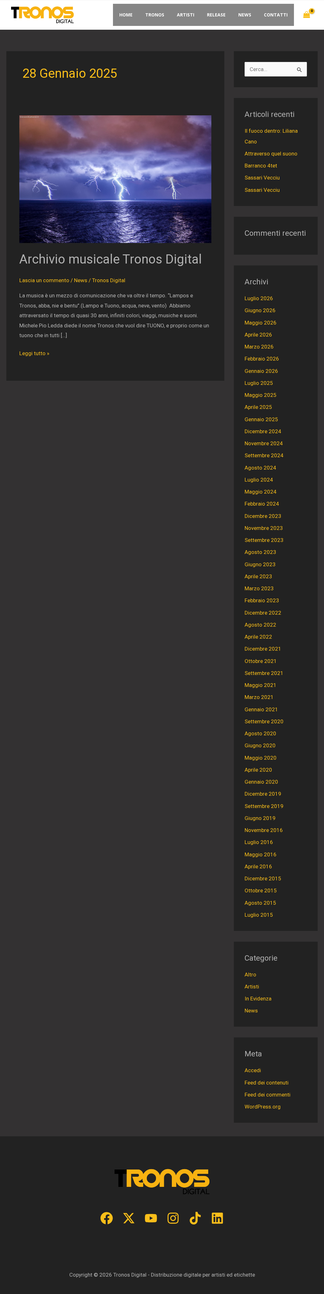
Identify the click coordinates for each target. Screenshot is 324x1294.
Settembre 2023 (264, 540)
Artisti (185, 15)
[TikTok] (195, 1218)
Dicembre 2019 (263, 794)
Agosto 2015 (260, 903)
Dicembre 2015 (263, 878)
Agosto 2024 (260, 468)
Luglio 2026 (259, 298)
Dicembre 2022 (263, 613)
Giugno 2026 (260, 310)
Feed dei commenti (267, 1094)
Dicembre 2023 (263, 516)
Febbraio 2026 (262, 358)
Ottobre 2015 (261, 890)
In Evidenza (258, 998)
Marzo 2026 (259, 346)
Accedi (253, 1070)
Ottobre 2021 (261, 661)
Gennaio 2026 (261, 371)
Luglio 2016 (259, 842)
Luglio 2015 (259, 915)
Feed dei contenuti (267, 1082)
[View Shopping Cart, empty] (306, 15)
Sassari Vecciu (262, 177)
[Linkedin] (217, 1218)
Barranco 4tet (261, 165)
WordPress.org (263, 1106)
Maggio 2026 (261, 322)
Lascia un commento (44, 280)
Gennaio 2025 (261, 419)
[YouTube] (151, 1218)
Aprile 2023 (258, 576)
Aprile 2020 (258, 770)
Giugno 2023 (260, 564)
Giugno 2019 (260, 818)
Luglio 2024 (259, 480)
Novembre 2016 (264, 830)
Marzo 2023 (259, 588)
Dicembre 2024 (263, 431)
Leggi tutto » (34, 352)
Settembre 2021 (264, 673)
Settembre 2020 (264, 721)
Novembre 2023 (264, 528)
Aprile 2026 (258, 334)
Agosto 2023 (260, 552)
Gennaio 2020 (261, 782)
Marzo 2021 (259, 697)
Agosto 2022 (260, 625)
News (244, 15)
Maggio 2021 (261, 685)
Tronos (154, 15)
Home (126, 15)
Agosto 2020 (260, 733)
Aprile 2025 (258, 407)
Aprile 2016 (258, 866)
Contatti (276, 15)
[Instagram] (173, 1218)
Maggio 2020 (261, 758)
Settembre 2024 (264, 455)
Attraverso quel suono (271, 153)
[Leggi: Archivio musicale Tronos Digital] (115, 179)
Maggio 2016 (261, 854)
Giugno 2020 (260, 745)
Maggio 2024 (261, 492)
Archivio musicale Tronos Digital (110, 259)
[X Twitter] (128, 1218)
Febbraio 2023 (262, 600)
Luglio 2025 (259, 383)
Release (216, 15)
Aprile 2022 (258, 637)
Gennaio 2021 (261, 709)
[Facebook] (106, 1218)
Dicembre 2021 (263, 649)
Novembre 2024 (264, 443)
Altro (250, 974)
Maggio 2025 (261, 395)
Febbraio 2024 (262, 504)
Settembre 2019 (264, 806)
